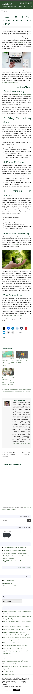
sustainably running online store (10, 82)
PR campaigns (15, 244)
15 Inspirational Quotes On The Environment (14, 547)
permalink (25, 392)
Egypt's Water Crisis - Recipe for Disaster (14, 561)
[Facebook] (25, 3)
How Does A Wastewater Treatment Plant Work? (15, 645)
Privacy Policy (16, 687)
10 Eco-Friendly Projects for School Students (14, 550)
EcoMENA (7, 4)
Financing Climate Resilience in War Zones (14, 632)
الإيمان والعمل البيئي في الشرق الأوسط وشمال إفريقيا (16, 629)
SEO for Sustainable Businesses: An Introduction (22, 360)
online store (17, 391)
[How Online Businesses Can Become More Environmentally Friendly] (8, 354)
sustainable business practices (14, 315)
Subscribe (6, 535)
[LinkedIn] (20, 3)
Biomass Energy (7, 583)
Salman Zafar (6, 26)
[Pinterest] (31, 3)
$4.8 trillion (20, 42)
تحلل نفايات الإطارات (8, 674)
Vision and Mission (9, 685)
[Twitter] (28, 3)
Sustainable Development (25, 26)
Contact (9, 687)
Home (2, 685)
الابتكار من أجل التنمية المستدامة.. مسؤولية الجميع (15, 661)
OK (28, 520)
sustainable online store (11, 392)
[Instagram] (23, 3)
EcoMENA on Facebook (24, 567)
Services (17, 685)
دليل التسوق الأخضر (8, 671)
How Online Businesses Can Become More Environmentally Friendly (8, 362)
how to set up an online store (22, 94)
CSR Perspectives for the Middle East (13, 648)
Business (18, 26)
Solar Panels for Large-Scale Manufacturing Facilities (17, 635)
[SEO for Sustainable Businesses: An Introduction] (22, 354)
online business (10, 391)
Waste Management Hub (9, 586)
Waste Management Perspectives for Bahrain (15, 642)
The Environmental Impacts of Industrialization (15, 553)
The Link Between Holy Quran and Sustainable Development (8, 454)
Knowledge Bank (24, 685)
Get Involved (3, 687)
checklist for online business (11, 389)
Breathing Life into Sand (9, 664)
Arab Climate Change (8, 580)
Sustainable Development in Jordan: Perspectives (16, 626)
